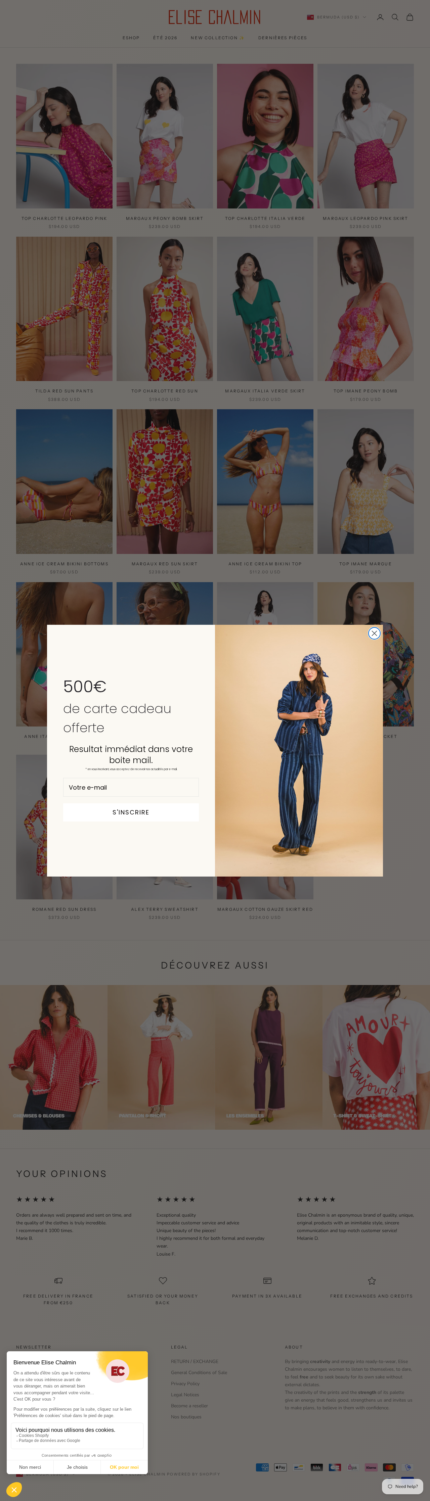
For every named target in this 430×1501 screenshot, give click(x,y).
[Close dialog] (374, 633)
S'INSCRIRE (131, 812)
